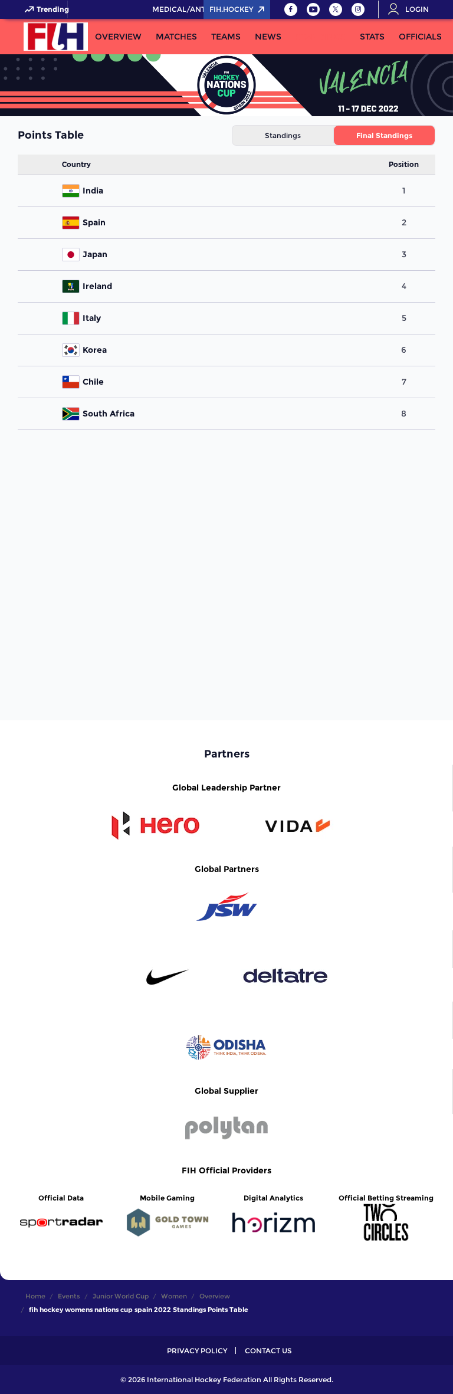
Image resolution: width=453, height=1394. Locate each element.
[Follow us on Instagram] (358, 9)
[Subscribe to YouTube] (313, 9)
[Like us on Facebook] (290, 9)
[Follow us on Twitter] (335, 9)
